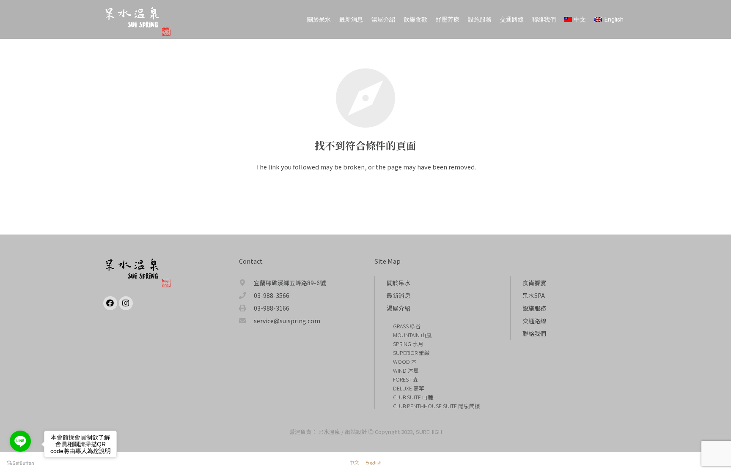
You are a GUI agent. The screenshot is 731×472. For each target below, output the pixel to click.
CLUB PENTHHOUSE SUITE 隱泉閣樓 (436, 406)
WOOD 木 (405, 361)
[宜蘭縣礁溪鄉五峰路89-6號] (246, 282)
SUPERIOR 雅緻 (411, 353)
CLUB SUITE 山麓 (413, 397)
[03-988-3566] (246, 295)
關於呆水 (398, 282)
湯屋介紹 (398, 308)
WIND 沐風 (406, 370)
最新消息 (398, 295)
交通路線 (534, 320)
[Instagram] (126, 303)
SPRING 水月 (408, 344)
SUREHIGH (429, 432)
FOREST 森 (405, 379)
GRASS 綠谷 (407, 326)
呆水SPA (533, 295)
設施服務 (534, 308)
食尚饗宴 (534, 282)
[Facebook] (110, 303)
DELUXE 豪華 (408, 388)
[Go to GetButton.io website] (20, 463)
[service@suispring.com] (246, 320)
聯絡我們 (534, 333)
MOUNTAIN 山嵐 (412, 335)
